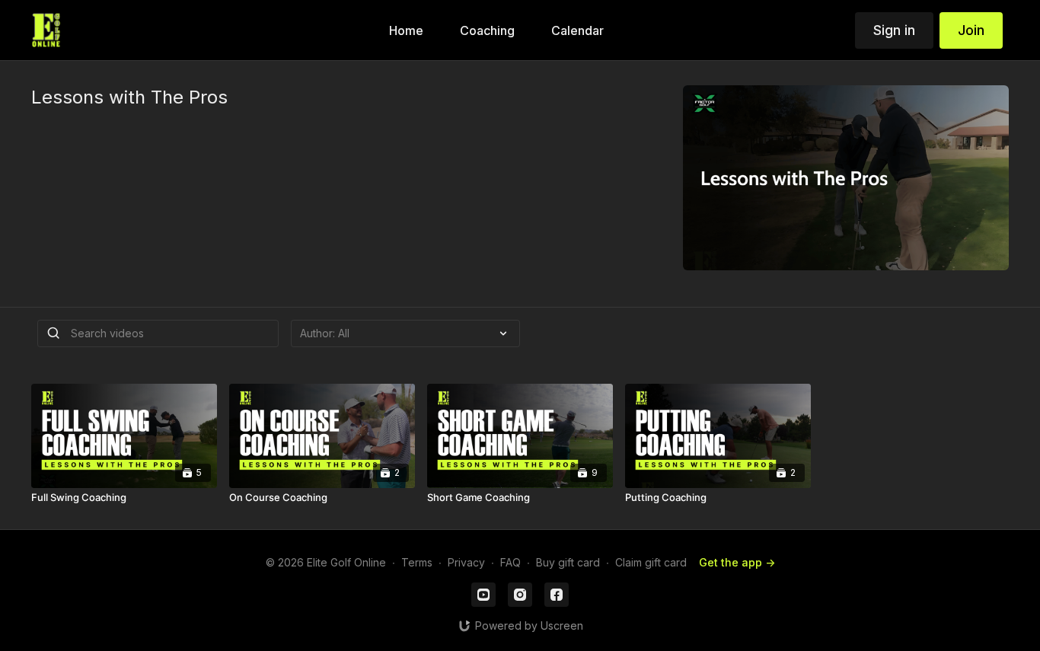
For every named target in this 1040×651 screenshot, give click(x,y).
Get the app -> (737, 562)
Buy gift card (568, 562)
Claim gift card (651, 562)
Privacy (466, 562)
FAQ (510, 562)
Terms (416, 562)
